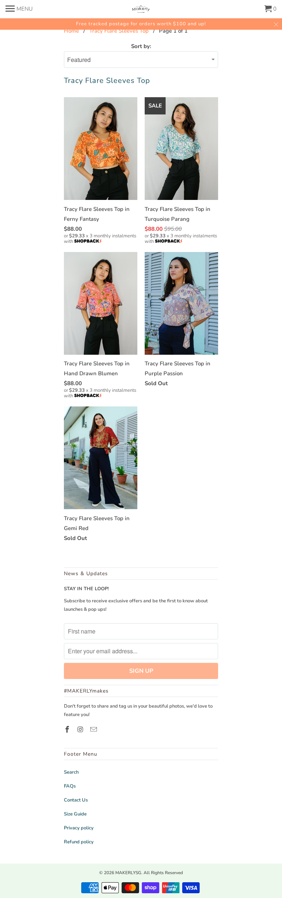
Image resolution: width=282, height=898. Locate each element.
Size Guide (75, 814)
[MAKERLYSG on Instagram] (81, 729)
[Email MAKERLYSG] (94, 729)
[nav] (19, 7)
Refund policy (79, 842)
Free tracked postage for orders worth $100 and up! (141, 24)
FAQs (70, 786)
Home (71, 30)
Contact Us (76, 800)
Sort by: (141, 46)
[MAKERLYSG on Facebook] (68, 729)
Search (71, 772)
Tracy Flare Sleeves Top (119, 30)
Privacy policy (79, 828)
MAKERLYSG (128, 873)
